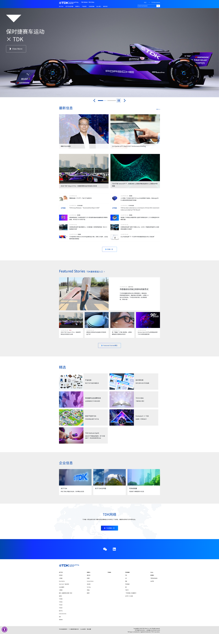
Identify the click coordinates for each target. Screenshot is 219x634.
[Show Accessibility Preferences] (4, 629)
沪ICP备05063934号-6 (140, 630)
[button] (94, 100)
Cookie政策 (83, 629)
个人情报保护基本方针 (74, 629)
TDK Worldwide (155, 2)
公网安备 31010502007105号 (153, 630)
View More (12, 48)
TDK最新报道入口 (94, 271)
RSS (157, 109)
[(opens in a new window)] (114, 549)
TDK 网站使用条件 (63, 629)
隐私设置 (89, 629)
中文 (145, 2)
